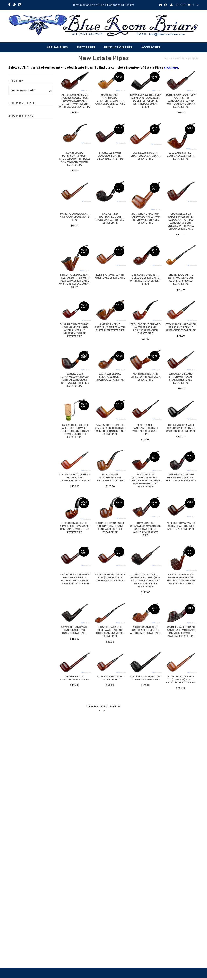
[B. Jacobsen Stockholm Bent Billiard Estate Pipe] (110, 460)
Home (168, 58)
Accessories (150, 47)
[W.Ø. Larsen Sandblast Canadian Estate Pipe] (145, 662)
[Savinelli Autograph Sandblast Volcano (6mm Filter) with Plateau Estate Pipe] (181, 613)
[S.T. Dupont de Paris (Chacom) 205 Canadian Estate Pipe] (181, 662)
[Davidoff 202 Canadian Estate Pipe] (74, 662)
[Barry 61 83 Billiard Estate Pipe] (110, 662)
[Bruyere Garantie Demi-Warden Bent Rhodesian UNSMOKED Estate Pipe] (110, 613)
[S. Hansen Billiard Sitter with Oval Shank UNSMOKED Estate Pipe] (181, 360)
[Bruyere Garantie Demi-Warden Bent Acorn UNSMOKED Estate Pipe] (181, 255)
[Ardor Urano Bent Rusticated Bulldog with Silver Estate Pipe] (145, 613)
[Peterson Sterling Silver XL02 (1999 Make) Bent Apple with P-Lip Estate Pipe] (74, 508)
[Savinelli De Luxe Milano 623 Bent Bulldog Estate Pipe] (110, 360)
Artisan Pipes (57, 47)
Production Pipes (118, 47)
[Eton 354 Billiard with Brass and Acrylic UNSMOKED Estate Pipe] (181, 310)
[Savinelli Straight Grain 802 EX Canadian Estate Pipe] (145, 133)
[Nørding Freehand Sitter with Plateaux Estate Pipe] (145, 360)
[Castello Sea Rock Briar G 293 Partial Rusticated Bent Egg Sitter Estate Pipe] (181, 558)
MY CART (184, 5)
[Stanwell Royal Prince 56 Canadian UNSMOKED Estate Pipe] (74, 460)
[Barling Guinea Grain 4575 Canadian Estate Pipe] (74, 191)
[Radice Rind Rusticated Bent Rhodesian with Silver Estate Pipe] (110, 191)
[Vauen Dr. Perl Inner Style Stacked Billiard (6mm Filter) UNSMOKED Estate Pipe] (110, 409)
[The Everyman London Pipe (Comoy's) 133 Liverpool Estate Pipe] (110, 555)
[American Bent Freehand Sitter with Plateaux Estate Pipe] (110, 310)
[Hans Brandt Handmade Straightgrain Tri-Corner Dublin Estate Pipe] (110, 80)
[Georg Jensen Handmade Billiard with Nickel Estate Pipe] (145, 409)
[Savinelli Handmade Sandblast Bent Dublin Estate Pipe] (74, 613)
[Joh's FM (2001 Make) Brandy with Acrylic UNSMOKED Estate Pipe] (181, 409)
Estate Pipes (85, 47)
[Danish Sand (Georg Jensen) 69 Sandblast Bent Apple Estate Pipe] (181, 460)
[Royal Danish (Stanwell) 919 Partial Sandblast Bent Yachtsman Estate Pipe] (145, 507)
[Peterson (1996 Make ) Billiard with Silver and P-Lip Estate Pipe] (181, 507)
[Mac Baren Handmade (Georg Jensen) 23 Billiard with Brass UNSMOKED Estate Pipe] (74, 555)
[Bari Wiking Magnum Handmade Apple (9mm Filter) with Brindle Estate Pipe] (145, 196)
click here (171, 67)
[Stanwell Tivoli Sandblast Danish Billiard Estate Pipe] (110, 133)
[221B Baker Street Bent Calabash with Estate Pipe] (181, 136)
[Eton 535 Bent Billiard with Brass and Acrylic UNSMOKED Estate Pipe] (145, 310)
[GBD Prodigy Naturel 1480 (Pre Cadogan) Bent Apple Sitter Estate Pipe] (110, 507)
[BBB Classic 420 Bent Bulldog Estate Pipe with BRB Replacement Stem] (145, 255)
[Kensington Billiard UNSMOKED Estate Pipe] (110, 255)
